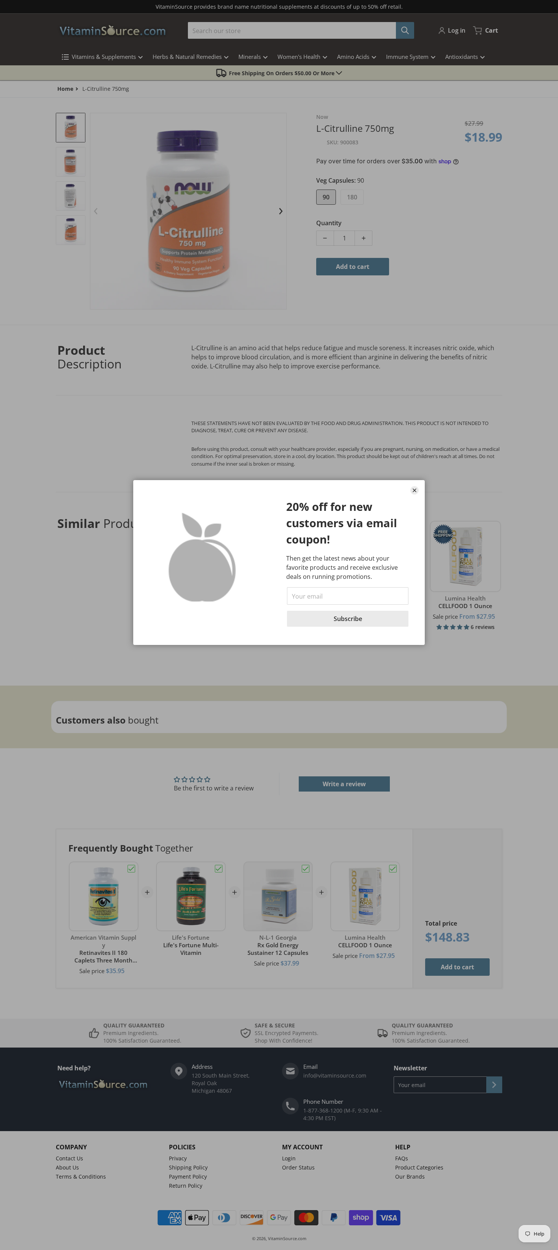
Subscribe (348, 619)
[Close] (414, 490)
